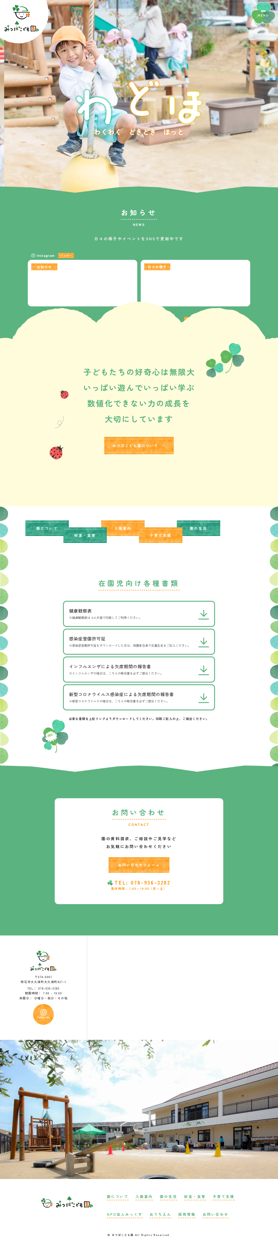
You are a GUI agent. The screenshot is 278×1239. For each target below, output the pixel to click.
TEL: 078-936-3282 (142, 882)
